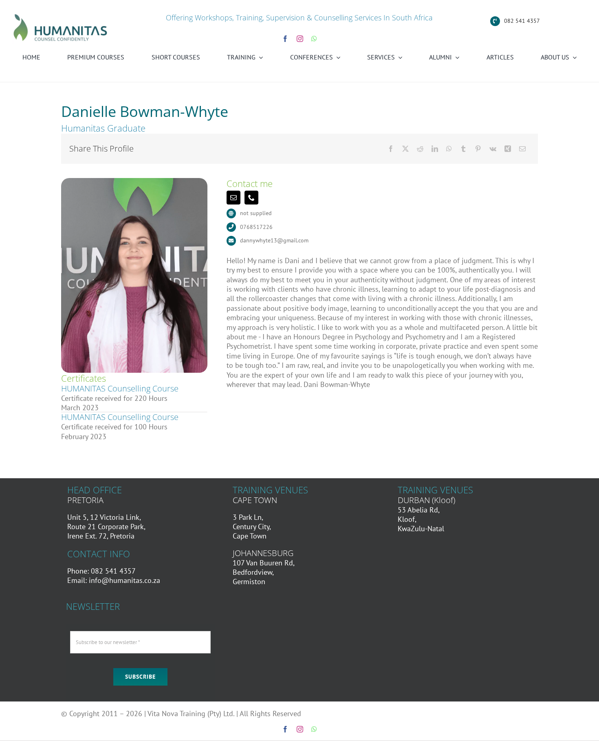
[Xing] (507, 148)
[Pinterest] (478, 148)
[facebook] (285, 38)
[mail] (233, 197)
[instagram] (300, 38)
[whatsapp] (314, 38)
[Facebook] (390, 148)
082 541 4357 (522, 20)
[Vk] (492, 148)
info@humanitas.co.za (124, 580)
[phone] (251, 197)
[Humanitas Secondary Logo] (60, 15)
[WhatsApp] (449, 148)
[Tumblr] (463, 148)
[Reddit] (420, 148)
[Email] (522, 148)
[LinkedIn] (434, 148)
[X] (405, 148)
